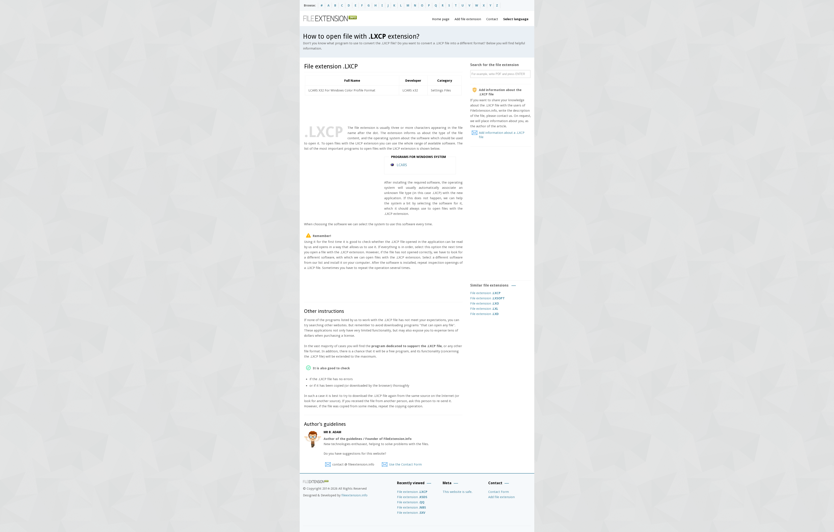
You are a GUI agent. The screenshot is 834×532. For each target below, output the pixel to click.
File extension (485, 293)
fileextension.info (354, 495)
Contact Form (498, 492)
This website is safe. (457, 492)
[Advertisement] (383, 109)
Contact (492, 19)
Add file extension (468, 19)
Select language (515, 19)
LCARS (402, 165)
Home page (440, 19)
